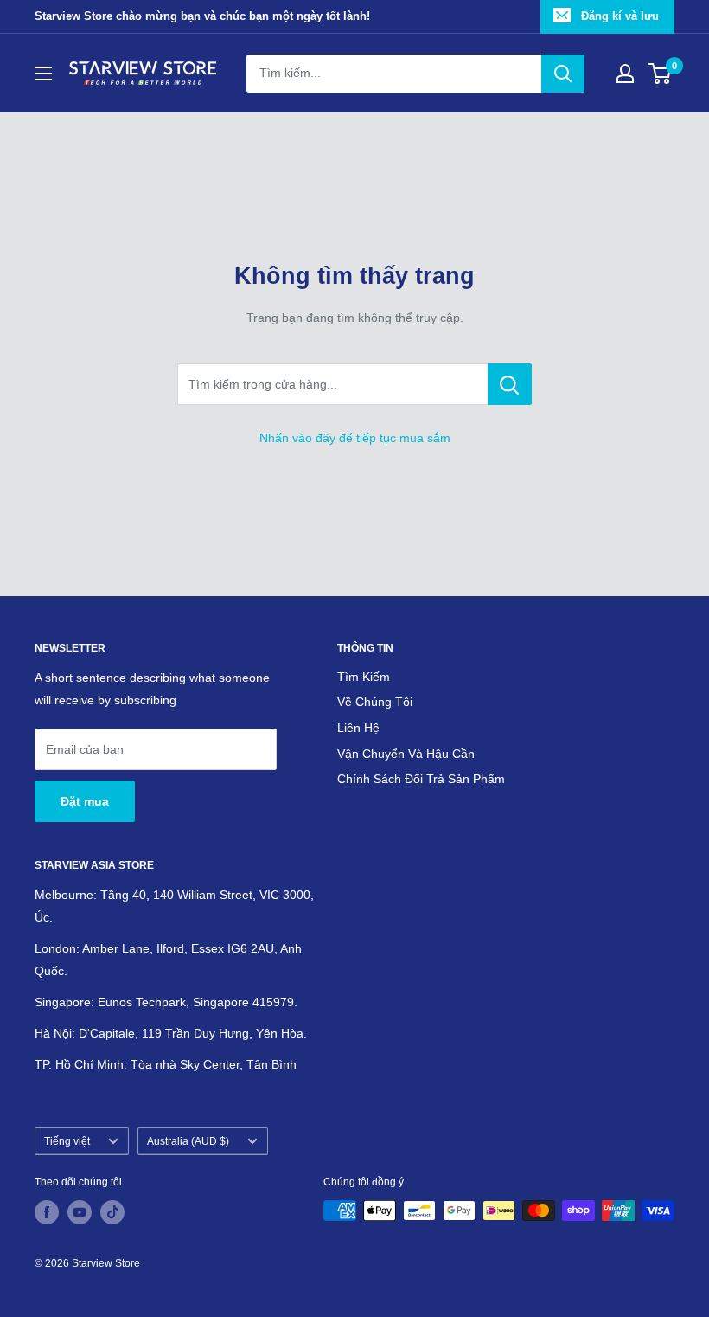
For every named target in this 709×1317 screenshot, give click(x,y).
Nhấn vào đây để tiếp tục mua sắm (354, 438)
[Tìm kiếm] (562, 74)
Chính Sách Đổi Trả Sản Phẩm (421, 779)
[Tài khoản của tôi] (625, 73)
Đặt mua (85, 801)
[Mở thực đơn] (43, 73)
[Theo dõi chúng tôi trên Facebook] (47, 1212)
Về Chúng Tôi (374, 702)
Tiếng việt (67, 1141)
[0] (660, 73)
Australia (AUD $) (188, 1141)
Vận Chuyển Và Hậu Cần (406, 754)
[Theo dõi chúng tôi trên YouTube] (79, 1212)
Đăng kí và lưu (620, 16)
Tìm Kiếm (363, 677)
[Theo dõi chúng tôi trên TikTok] (112, 1212)
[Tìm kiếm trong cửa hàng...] (510, 384)
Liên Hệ (358, 728)
